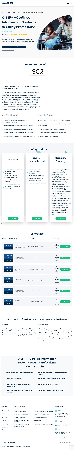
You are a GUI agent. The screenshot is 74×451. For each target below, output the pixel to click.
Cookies (4, 430)
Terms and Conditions (5, 423)
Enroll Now (13, 218)
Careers (4, 413)
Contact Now (61, 218)
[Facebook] (1, 228)
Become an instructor (8, 50)
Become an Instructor (5, 416)
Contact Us (5, 427)
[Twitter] (1, 225)
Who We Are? (5, 411)
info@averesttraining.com (61, 437)
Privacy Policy (5, 420)
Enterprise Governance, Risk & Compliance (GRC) (21, 425)
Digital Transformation (20, 411)
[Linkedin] (1, 223)
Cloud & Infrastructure (19, 417)
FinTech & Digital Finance (40, 417)
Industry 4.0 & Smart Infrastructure (43, 414)
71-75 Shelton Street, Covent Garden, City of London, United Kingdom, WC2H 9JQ (62, 415)
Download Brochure (19, 47)
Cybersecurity (8, 12)
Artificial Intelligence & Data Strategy (43, 411)
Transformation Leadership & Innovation (21, 421)
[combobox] (18, 238)
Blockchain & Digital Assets (21, 414)
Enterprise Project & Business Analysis (44, 424)
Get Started (7, 47)
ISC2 (14, 12)
